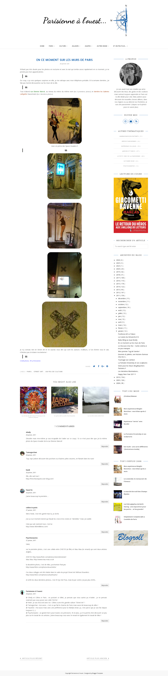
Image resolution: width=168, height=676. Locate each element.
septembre (122, 307)
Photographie (129, 166)
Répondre (105, 446)
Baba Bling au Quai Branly (127, 340)
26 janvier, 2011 (31, 435)
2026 (118, 260)
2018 (118, 275)
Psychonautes (32, 538)
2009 (118, 380)
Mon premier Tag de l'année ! (129, 351)
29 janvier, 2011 (31, 594)
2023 (118, 266)
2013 (118, 290)
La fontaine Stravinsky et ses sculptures (132, 363)
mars (120, 325)
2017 (118, 278)
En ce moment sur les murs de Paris (131, 343)
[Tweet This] (94, 366)
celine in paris (31, 507)
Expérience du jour (128, 146)
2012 (118, 292)
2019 (118, 272)
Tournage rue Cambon (126, 360)
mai (119, 319)
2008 (118, 383)
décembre (122, 298)
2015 (118, 284)
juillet (120, 313)
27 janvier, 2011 (31, 510)
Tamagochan (31, 452)
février (120, 328)
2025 (118, 263)
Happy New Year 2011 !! (127, 374)
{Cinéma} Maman (130, 396)
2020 (118, 269)
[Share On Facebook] (98, 366)
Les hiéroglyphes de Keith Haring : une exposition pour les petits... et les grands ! (135, 506)
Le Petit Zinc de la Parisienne (129, 156)
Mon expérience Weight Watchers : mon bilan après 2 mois (135, 411)
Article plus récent (32, 658)
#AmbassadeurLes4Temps (129, 136)
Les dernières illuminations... (128, 371)
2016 (118, 281)
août (120, 310)
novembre (122, 301)
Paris (29, 372)
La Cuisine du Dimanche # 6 (128, 337)
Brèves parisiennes (129, 141)
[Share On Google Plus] (103, 366)
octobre (121, 304)
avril (120, 322)
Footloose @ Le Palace (126, 334)
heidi (28, 470)
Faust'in (29, 490)
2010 (118, 377)
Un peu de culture (54, 372)
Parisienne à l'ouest (34, 591)
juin (119, 316)
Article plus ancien (97, 658)
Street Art (39, 372)
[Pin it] (107, 366)
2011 (118, 295)
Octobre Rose (129, 161)
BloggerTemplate (97, 673)
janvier (121, 331)
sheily (28, 432)
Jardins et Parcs (128, 151)
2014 (118, 287)
